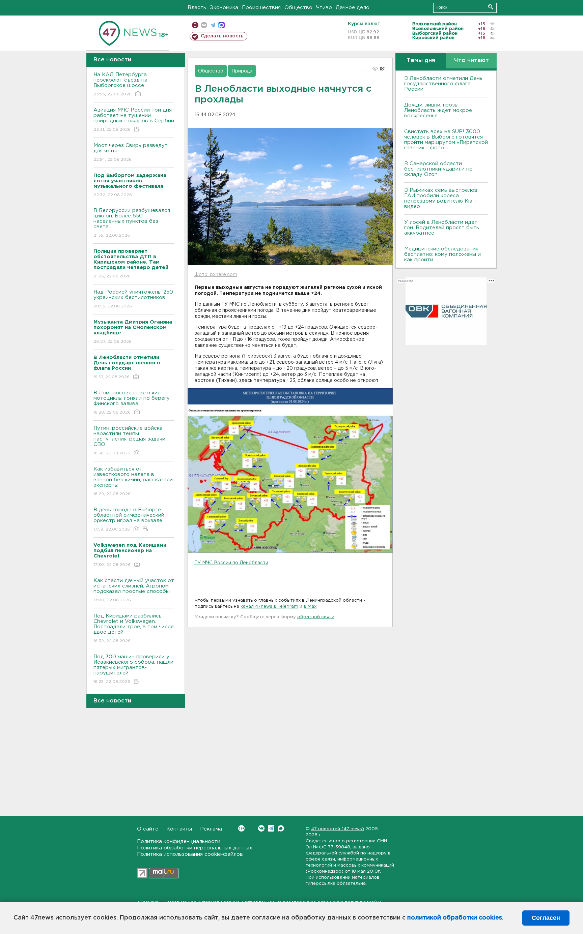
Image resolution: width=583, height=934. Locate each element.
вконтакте (204, 25)
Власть (197, 7)
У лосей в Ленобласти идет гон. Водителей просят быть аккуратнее (441, 227)
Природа (241, 71)
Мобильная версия (195, 25)
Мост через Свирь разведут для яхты (130, 152)
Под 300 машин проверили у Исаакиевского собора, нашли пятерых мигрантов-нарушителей (133, 669)
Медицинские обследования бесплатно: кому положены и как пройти (442, 254)
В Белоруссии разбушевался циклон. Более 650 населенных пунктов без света (131, 222)
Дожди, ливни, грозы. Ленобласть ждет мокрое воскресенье (438, 110)
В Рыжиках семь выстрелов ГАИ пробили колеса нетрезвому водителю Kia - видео (440, 198)
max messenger (221, 25)
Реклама (211, 829)
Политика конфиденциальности (178, 841)
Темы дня (421, 60)
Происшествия (261, 7)
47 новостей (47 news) (337, 829)
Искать (490, 6)
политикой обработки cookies (454, 918)
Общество (298, 7)
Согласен (546, 917)
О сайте (147, 829)
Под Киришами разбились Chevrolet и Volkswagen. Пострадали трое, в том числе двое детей (133, 628)
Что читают (471, 60)
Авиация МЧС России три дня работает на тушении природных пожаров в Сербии (133, 119)
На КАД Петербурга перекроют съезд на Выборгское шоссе (120, 84)
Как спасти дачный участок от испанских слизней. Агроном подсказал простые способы (133, 590)
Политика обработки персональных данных (194, 848)
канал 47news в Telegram (269, 606)
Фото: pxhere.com (215, 275)
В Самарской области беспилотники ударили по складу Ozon (438, 169)
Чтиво (324, 7)
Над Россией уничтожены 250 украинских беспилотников (133, 299)
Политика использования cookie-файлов (190, 854)
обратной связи (315, 617)
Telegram (271, 828)
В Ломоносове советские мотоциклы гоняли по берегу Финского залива (131, 402)
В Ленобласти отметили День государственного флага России (443, 83)
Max (281, 828)
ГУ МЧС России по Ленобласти (231, 563)
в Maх (310, 606)
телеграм (213, 25)
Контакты (179, 829)
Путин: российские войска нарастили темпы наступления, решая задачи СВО (129, 440)
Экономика (224, 7)
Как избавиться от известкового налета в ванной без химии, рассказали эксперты (133, 481)
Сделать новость (222, 36)
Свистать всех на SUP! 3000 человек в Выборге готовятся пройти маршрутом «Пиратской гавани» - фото (446, 139)
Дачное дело (352, 7)
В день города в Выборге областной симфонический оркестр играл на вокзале (128, 519)
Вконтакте (261, 828)
